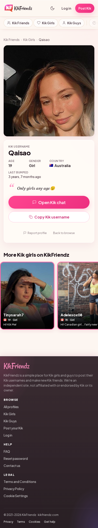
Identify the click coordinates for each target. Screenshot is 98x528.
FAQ (7, 451)
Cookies (34, 521)
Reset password (16, 458)
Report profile (37, 233)
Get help (49, 521)
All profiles (11, 407)
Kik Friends (20, 23)
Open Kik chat (52, 202)
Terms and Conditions (20, 482)
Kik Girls (48, 23)
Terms (21, 521)
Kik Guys (74, 23)
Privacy (8, 521)
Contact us (12, 465)
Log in (66, 8)
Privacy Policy (14, 489)
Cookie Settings (16, 496)
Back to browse (64, 233)
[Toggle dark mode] (52, 8)
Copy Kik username (51, 217)
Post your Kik (13, 428)
